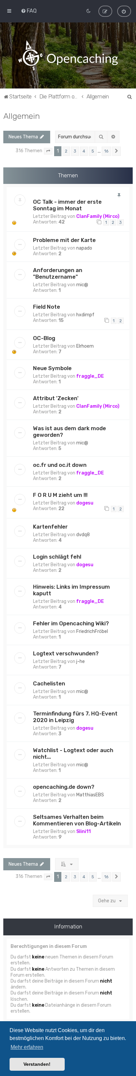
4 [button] (84, 151)
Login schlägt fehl (57, 556)
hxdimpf (85, 315)
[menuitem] (28, 11)
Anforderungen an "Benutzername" (57, 273)
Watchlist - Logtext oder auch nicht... (73, 753)
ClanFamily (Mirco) (97, 216)
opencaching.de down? (63, 786)
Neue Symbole (52, 368)
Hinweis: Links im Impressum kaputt (71, 590)
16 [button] (106, 151)
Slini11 (83, 831)
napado (84, 248)
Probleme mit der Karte (64, 240)
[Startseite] (68, 55)
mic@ (82, 285)
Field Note (46, 306)
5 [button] (92, 151)
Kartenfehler (50, 526)
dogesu (84, 503)
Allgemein (21, 116)
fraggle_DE (90, 376)
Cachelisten (49, 683)
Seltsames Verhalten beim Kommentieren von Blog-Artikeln (77, 820)
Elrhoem (85, 346)
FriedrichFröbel (92, 631)
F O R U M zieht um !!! (60, 495)
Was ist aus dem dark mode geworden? (69, 431)
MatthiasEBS (90, 795)
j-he (80, 661)
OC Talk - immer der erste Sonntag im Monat (67, 205)
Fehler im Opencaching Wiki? (71, 623)
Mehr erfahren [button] (27, 1047)
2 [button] (66, 151)
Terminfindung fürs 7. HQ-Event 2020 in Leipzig (75, 716)
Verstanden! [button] (37, 1064)
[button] (48, 151)
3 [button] (75, 151)
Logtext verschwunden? (66, 653)
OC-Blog (44, 338)
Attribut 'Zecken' (56, 398)
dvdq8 (83, 535)
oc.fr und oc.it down (59, 465)
